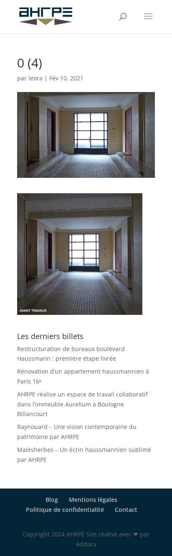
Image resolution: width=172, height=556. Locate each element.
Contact (126, 510)
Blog (52, 500)
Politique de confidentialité (65, 510)
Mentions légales (93, 500)
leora (35, 78)
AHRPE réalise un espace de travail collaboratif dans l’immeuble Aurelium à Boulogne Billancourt (82, 404)
